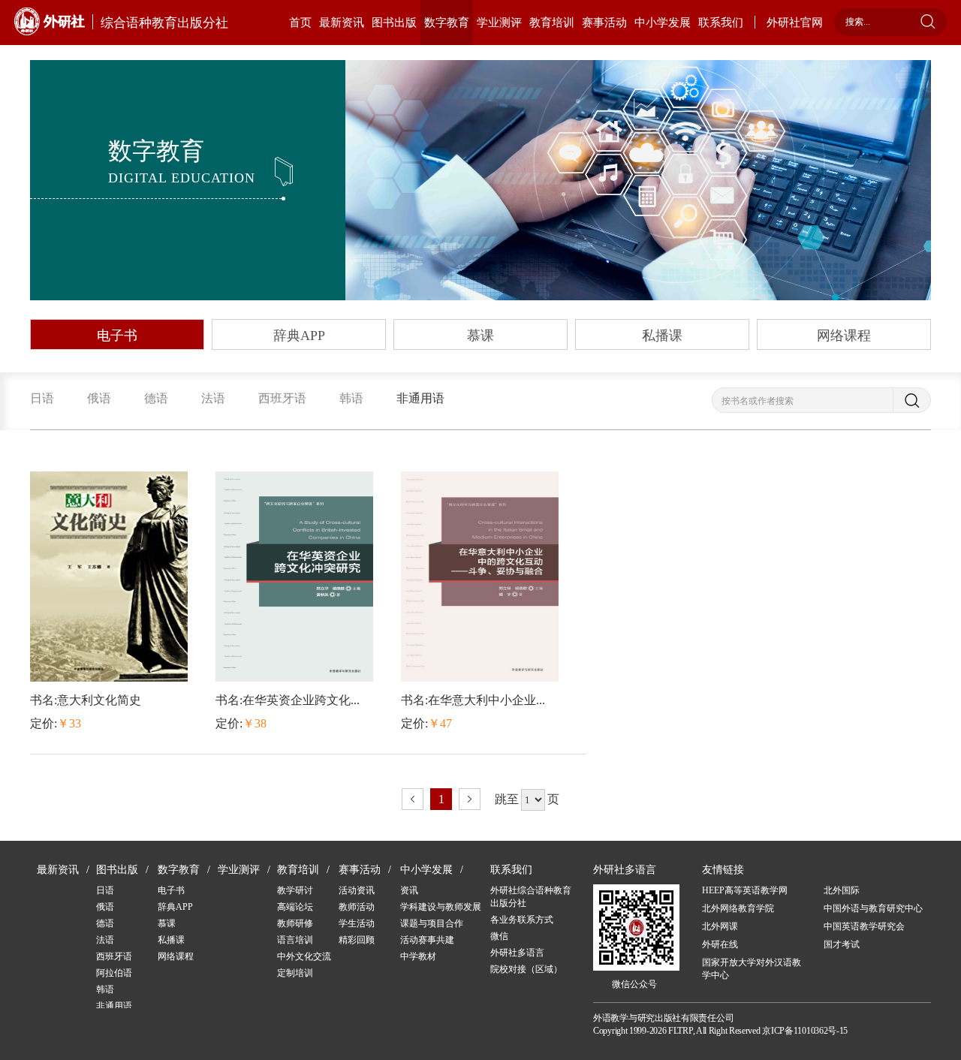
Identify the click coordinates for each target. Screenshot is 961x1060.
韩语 (351, 398)
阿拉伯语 (114, 973)
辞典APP (299, 335)
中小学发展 (662, 23)
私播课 (662, 335)
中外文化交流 (304, 956)
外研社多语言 (517, 952)
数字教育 (446, 23)
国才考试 (842, 944)
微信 (499, 936)
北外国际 (842, 890)
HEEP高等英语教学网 (745, 890)
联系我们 (720, 23)
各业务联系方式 (521, 919)
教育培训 (551, 23)
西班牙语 (282, 398)
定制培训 (295, 973)
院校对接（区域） (526, 969)
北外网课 (720, 926)
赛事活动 (604, 23)
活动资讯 (357, 890)
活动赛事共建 (427, 940)
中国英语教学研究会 (864, 926)
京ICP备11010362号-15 (805, 1030)
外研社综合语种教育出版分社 (530, 896)
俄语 (99, 398)
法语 (213, 398)
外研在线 (720, 944)
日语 (42, 398)
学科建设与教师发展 (440, 907)
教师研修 (295, 923)
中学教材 (418, 956)
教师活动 (357, 907)
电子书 (117, 335)
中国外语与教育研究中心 (873, 908)
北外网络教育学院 (738, 908)
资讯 (409, 890)
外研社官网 (795, 23)
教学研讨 (295, 890)
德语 (156, 398)
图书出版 (394, 23)
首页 (300, 23)
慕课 (480, 335)
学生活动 (357, 923)
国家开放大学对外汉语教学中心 (751, 968)
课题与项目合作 (431, 923)
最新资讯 (341, 23)
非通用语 (420, 398)
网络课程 (844, 335)
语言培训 (295, 940)
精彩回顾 (357, 940)
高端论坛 (295, 907)
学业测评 (499, 23)
